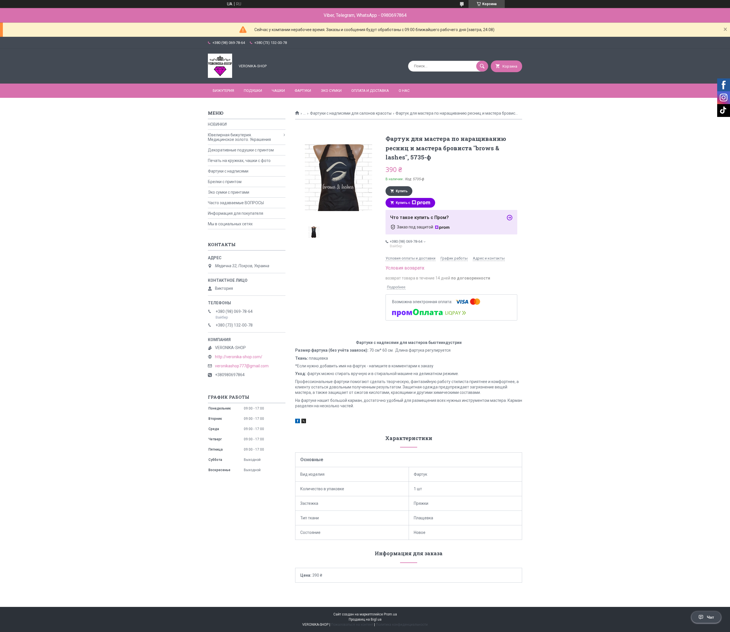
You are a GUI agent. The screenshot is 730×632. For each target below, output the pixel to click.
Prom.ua (390, 614)
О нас (404, 90)
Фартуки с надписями (228, 171)
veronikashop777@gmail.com (242, 366)
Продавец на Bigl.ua (365, 619)
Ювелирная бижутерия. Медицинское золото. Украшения (239, 137)
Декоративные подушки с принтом (241, 150)
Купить (401, 191)
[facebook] (297, 422)
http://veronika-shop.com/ (238, 357)
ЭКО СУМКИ (331, 90)
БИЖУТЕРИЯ (223, 90)
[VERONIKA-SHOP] (220, 76)
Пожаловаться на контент (352, 625)
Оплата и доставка (370, 90)
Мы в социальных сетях (230, 224)
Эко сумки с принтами (228, 192)
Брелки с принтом (225, 181)
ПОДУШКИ (253, 90)
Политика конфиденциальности (402, 625)
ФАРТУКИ (303, 90)
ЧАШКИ (278, 90)
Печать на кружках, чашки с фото (239, 160)
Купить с (403, 203)
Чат (710, 617)
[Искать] (482, 66)
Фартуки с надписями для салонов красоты (351, 113)
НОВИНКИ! (217, 124)
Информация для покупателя (235, 213)
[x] (303, 422)
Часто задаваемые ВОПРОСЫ (236, 202)
